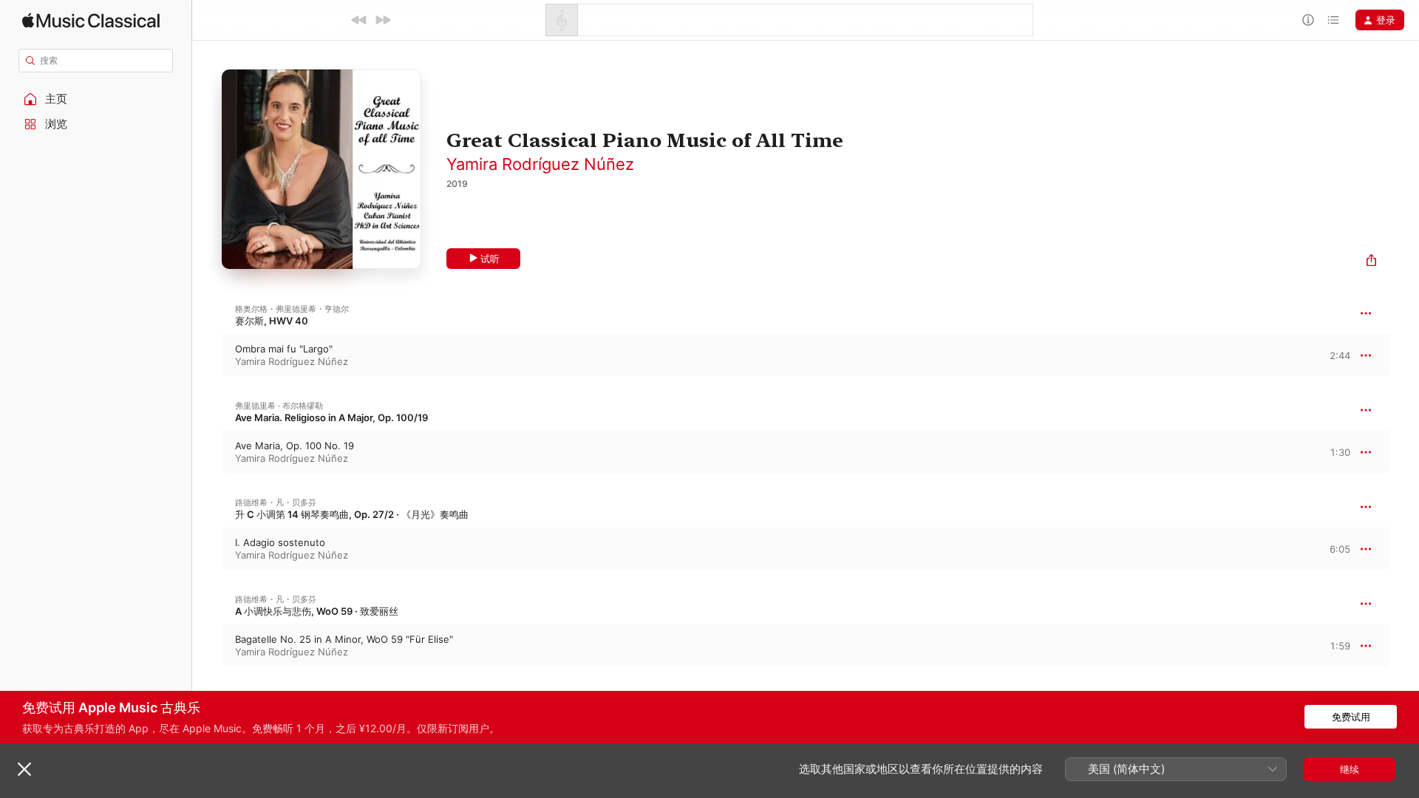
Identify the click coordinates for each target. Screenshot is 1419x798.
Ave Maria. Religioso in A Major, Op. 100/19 (331, 417)
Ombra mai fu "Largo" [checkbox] (284, 349)
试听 (490, 259)
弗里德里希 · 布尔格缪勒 (279, 405)
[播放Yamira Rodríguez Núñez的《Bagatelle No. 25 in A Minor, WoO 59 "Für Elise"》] (207, 646)
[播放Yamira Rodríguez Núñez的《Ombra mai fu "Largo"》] (207, 355)
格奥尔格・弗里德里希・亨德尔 (292, 309)
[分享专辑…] (1371, 262)
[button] (96, 99)
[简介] (1308, 20)
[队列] (1333, 20)
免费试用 (1351, 717)
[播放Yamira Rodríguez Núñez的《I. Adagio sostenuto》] (207, 549)
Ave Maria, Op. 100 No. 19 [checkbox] (294, 445)
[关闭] (24, 769)
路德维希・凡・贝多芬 (275, 502)
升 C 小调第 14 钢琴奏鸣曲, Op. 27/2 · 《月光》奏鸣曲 (352, 514)
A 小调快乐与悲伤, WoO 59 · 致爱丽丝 (316, 611)
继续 (1349, 769)
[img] (91, 20)
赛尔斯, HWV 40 (271, 321)
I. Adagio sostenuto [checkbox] (280, 542)
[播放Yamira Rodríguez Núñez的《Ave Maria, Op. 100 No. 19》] (207, 452)
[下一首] (383, 20)
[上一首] (359, 20)
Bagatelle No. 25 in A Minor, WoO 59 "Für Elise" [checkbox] (344, 639)
